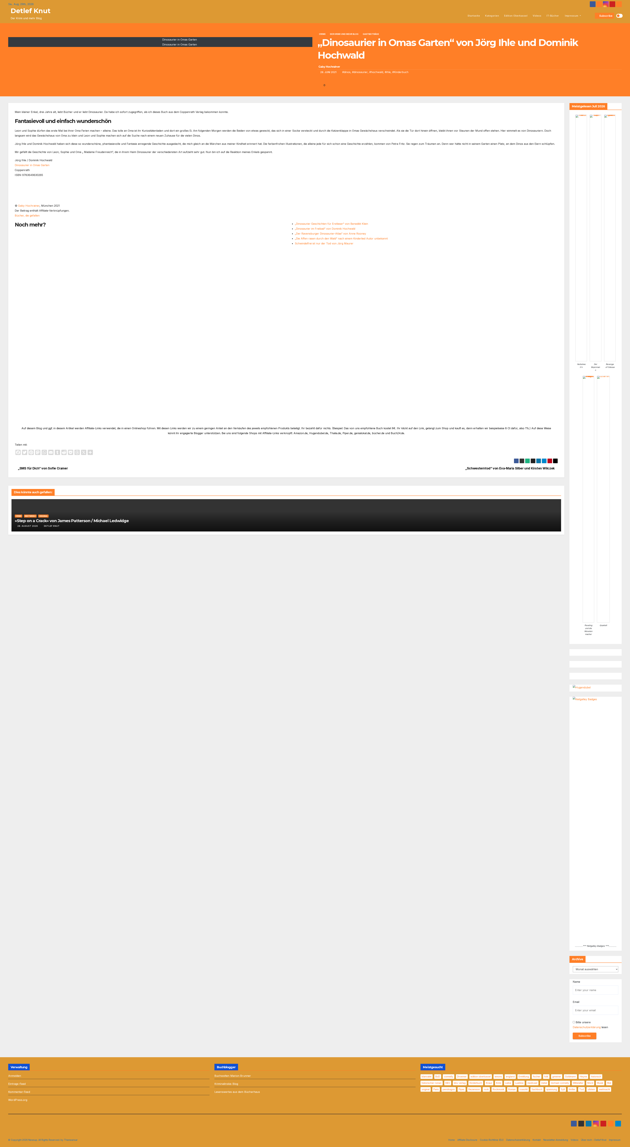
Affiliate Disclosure (467, 1139)
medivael (532, 1083)
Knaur (489, 1083)
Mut (609, 1083)
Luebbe (519, 1083)
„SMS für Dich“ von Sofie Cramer (42, 468)
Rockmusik (498, 1089)
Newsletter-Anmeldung (555, 1139)
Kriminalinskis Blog (226, 1083)
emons (498, 1076)
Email (576, 1002)
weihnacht (604, 1089)
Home (451, 1139)
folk (546, 1076)
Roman (512, 1089)
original (426, 1089)
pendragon (449, 1089)
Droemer (462, 1076)
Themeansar (71, 1139)
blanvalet (426, 1076)
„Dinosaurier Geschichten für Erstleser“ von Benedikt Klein (331, 223)
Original (43, 516)
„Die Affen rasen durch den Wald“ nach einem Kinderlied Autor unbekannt (341, 238)
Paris (436, 1089)
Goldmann (570, 1076)
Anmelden (14, 1075)
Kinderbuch (476, 1083)
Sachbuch (537, 1089)
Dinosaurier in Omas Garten (32, 165)
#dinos (346, 72)
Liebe (508, 1083)
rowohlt (524, 1089)
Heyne (583, 1076)
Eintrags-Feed (17, 1083)
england (510, 1076)
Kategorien (492, 15)
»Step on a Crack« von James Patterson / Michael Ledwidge (72, 520)
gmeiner (556, 1076)
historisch (596, 1076)
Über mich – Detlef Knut (593, 1139)
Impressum (571, 15)
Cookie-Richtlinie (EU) (492, 1139)
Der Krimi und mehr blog (344, 34)
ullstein (591, 1089)
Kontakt (537, 1139)
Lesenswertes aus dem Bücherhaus (237, 1091)
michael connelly (560, 1083)
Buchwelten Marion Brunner (232, 1075)
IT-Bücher (552, 15)
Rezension (474, 1089)
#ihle (388, 72)
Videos (537, 15)
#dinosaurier (360, 72)
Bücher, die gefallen (27, 215)
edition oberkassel (515, 15)
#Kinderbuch (400, 72)
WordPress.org (17, 1100)
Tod (581, 1089)
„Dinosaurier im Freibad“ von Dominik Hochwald (325, 228)
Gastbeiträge (371, 34)
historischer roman (431, 1083)
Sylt (563, 1089)
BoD (437, 1076)
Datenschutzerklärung (587, 1027)
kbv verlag (460, 1083)
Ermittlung (524, 1076)
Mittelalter (578, 1083)
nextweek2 (30, 516)
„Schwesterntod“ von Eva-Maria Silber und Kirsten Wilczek (510, 468)
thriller (572, 1089)
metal (544, 1083)
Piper (461, 1089)
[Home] (461, 16)
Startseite (474, 15)
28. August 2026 (27, 526)
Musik (600, 1083)
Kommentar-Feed (19, 1091)
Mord (590, 1083)
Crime (322, 34)
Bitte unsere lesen (590, 1025)
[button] (592, 15)
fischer (536, 1076)
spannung (551, 1089)
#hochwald (376, 72)
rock (486, 1089)
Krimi (498, 1083)
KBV (447, 1083)
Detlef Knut (31, 11)
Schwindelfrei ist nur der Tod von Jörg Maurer (324, 243)
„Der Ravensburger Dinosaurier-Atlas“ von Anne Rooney (330, 233)
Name (576, 981)
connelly (448, 1076)
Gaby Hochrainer (329, 66)
